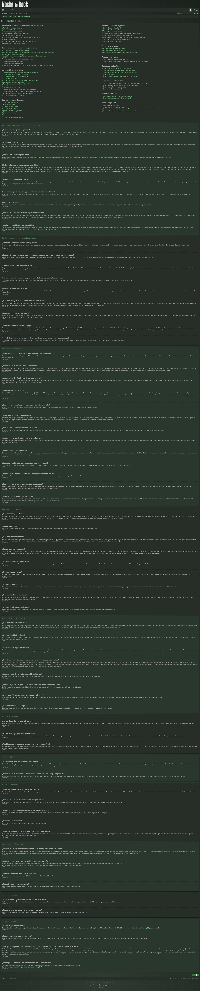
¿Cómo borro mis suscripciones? (112, 89)
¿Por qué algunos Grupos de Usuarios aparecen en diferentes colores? (123, 37)
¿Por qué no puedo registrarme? (12, 32)
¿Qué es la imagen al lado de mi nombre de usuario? (18, 60)
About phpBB (145, 928)
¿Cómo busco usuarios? (109, 74)
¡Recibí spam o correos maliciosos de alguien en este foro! (120, 52)
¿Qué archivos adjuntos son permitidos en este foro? (118, 96)
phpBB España (106, 985)
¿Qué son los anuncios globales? (12, 110)
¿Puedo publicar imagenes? (10, 108)
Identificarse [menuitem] (194, 10)
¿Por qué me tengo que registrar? (12, 28)
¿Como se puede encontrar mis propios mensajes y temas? (120, 76)
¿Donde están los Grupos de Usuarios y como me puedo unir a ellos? (123, 33)
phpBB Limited (74, 928)
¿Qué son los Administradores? (111, 28)
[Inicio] (15, 4)
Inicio (7, 10)
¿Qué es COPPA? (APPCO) (10, 30)
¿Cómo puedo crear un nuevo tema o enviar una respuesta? (20, 72)
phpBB (9, 292)
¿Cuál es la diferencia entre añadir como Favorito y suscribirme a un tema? (124, 83)
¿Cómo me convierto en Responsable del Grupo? (117, 35)
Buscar (5, 13)
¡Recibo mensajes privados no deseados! (114, 50)
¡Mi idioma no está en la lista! (11, 58)
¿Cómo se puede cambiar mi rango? (13, 63)
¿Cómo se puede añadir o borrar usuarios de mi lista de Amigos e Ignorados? (125, 61)
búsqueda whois (147, 949)
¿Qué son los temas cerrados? (11, 116)
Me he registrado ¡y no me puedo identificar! (15, 33)
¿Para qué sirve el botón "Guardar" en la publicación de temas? (21, 91)
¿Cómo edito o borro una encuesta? (13, 82)
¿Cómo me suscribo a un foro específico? (114, 87)
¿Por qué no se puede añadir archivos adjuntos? (16, 86)
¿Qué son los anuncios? (9, 112)
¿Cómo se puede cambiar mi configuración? (15, 50)
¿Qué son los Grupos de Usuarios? (112, 32)
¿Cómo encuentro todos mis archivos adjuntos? (116, 98)
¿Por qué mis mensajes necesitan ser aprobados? (17, 93)
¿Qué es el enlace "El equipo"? (111, 41)
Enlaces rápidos (3, 10)
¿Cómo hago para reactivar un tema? (13, 95)
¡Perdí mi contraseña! (8, 39)
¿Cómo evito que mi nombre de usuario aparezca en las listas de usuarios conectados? (28, 52)
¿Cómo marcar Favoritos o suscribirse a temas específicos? (120, 85)
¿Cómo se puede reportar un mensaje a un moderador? (19, 90)
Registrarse (23, 13)
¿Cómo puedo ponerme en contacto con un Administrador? (119, 111)
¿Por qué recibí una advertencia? (12, 88)
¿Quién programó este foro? (110, 105)
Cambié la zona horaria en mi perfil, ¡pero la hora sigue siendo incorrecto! (24, 56)
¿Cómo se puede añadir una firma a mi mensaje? (17, 76)
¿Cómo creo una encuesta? (10, 78)
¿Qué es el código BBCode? (10, 102)
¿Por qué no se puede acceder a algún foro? (15, 84)
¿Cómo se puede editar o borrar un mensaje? (15, 74)
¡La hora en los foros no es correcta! (13, 54)
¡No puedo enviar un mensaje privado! (113, 48)
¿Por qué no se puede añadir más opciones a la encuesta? (20, 80)
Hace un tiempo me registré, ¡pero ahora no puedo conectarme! (21, 37)
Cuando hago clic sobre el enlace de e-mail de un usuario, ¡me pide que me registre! (27, 65)
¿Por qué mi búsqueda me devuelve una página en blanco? (120, 72)
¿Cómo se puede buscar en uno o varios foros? (116, 68)
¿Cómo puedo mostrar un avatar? (12, 61)
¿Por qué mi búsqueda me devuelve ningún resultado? (118, 70)
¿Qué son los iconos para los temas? (13, 117)
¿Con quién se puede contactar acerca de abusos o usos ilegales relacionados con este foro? (130, 109)
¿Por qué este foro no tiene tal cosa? (113, 107)
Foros (15, 10)
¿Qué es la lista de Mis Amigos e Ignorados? (115, 59)
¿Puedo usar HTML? (8, 104)
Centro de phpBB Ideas (89, 938)
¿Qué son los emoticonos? (10, 106)
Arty (96, 984)
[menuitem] (190, 10)
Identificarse (13, 13)
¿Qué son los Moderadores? (110, 30)
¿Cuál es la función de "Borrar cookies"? (14, 43)
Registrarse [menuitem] (197, 10)
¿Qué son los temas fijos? (10, 114)
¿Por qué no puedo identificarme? (12, 35)
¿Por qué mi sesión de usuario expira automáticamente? (19, 41)
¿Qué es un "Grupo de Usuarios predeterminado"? (117, 39)
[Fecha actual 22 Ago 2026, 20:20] (196, 16)
